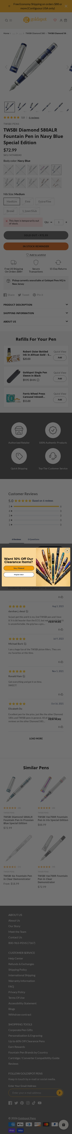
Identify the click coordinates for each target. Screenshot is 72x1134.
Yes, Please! (18, 568)
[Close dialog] (67, 550)
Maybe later (19, 575)
